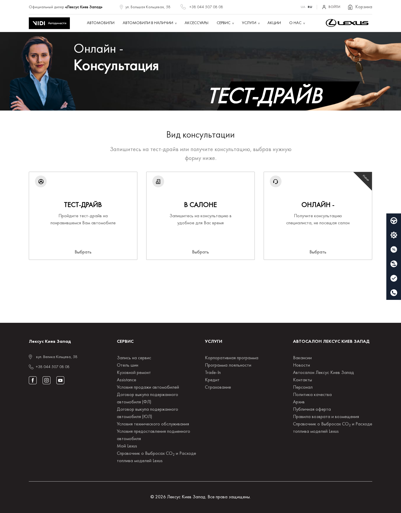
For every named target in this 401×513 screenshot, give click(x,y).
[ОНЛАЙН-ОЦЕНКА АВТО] (393, 278)
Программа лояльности (228, 365)
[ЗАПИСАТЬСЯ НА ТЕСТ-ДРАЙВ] (393, 220)
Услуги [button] (249, 23)
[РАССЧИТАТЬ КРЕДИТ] (393, 249)
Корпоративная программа (231, 358)
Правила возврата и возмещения (326, 417)
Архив (299, 402)
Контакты (302, 380)
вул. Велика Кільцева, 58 (56, 357)
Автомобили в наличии (148, 23)
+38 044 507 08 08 (206, 7)
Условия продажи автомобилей (148, 387)
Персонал (303, 387)
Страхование (218, 387)
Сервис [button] (223, 23)
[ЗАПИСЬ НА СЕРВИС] (393, 235)
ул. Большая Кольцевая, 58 (148, 7)
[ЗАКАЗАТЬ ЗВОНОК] (393, 292)
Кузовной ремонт (134, 372)
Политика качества (312, 394)
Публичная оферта (312, 409)
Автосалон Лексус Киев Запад (323, 372)
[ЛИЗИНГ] (393, 264)
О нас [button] (295, 23)
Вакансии (302, 358)
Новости (301, 365)
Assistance (126, 380)
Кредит (212, 380)
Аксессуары (196, 23)
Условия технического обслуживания (153, 424)
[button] (359, 7)
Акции (274, 23)
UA (303, 7)
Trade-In (213, 372)
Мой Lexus (127, 446)
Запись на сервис (134, 358)
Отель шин (127, 365)
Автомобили (100, 23)
